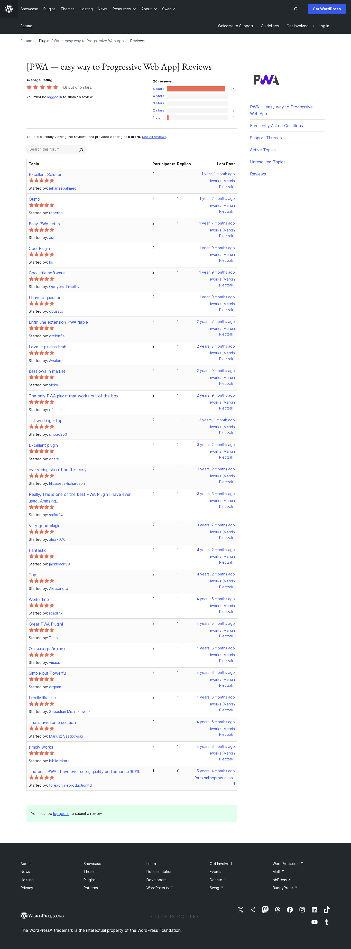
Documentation (159, 871)
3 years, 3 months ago (216, 493)
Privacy (27, 888)
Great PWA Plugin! (46, 624)
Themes (90, 871)
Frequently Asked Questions (276, 125)
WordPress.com (288, 863)
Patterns (91, 888)
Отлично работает (47, 648)
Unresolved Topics (267, 161)
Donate (218, 880)
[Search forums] (81, 149)
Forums (27, 26)
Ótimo (34, 199)
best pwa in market (47, 371)
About (26, 863)
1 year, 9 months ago (217, 248)
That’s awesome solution (52, 722)
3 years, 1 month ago (217, 420)
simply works (41, 747)
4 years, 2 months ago (216, 549)
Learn (151, 863)
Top (32, 574)
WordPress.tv (160, 888)
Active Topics (263, 149)
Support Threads (266, 137)
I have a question (45, 297)
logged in (54, 97)
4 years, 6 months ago (216, 648)
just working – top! (46, 420)
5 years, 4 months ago (216, 771)
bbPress (282, 880)
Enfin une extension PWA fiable (58, 322)
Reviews (258, 173)
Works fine (39, 599)
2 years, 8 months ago (216, 346)
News (25, 871)
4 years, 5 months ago (216, 599)
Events (215, 871)
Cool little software (47, 272)
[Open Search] (295, 9)
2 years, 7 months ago (216, 321)
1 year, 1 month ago (218, 174)
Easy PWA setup (44, 223)
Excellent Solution (45, 174)
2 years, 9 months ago (216, 370)
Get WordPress (327, 9)
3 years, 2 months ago (216, 444)
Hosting (27, 880)
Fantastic (38, 550)
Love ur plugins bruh (47, 346)
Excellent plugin (43, 445)
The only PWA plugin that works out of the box (73, 395)
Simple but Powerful (48, 673)
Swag (217, 888)
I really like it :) (42, 697)
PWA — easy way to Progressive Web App (87, 41)
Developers (156, 880)
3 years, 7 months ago (216, 525)
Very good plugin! (45, 525)
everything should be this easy (58, 469)
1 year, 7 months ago (217, 223)
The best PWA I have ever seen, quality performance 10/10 (85, 771)
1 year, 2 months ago (217, 198)
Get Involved (221, 863)
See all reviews (154, 137)
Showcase (92, 863)
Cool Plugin (39, 248)
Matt (279, 871)
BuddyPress (285, 888)
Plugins (90, 880)
